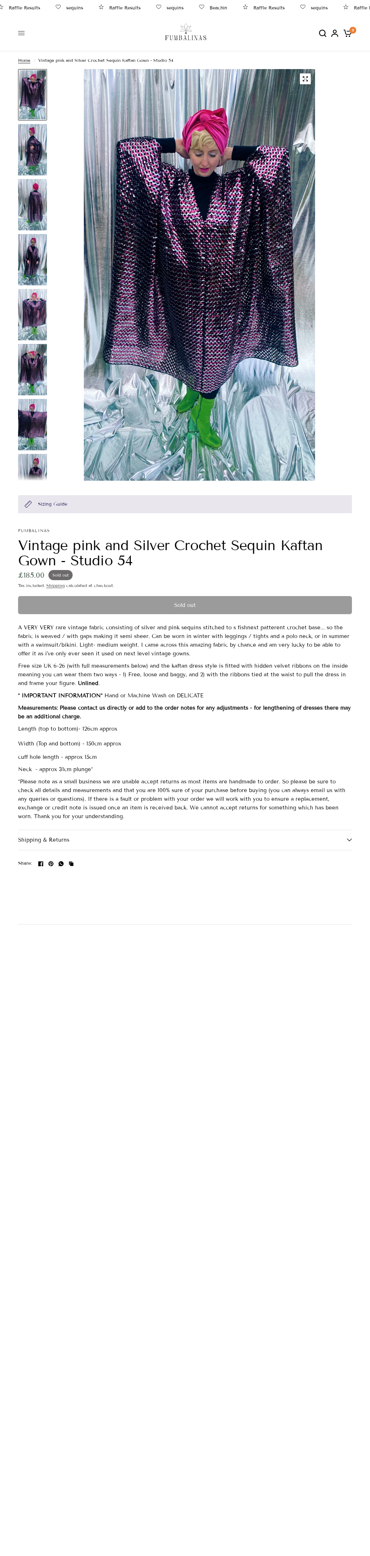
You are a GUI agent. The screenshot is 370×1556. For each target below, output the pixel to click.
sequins (59, 7)
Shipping (55, 585)
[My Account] (335, 33)
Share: (25, 863)
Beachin (203, 7)
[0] (346, 33)
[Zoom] (305, 78)
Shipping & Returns (43, 840)
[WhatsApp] (61, 863)
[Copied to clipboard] (71, 863)
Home (24, 60)
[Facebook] (40, 863)
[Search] (323, 33)
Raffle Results (109, 7)
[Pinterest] (51, 863)
